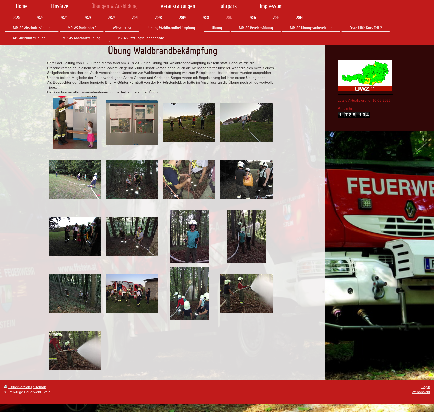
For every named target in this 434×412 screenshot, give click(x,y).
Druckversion (19, 387)
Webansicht (421, 392)
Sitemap (39, 387)
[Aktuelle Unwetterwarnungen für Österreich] (365, 75)
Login (425, 387)
